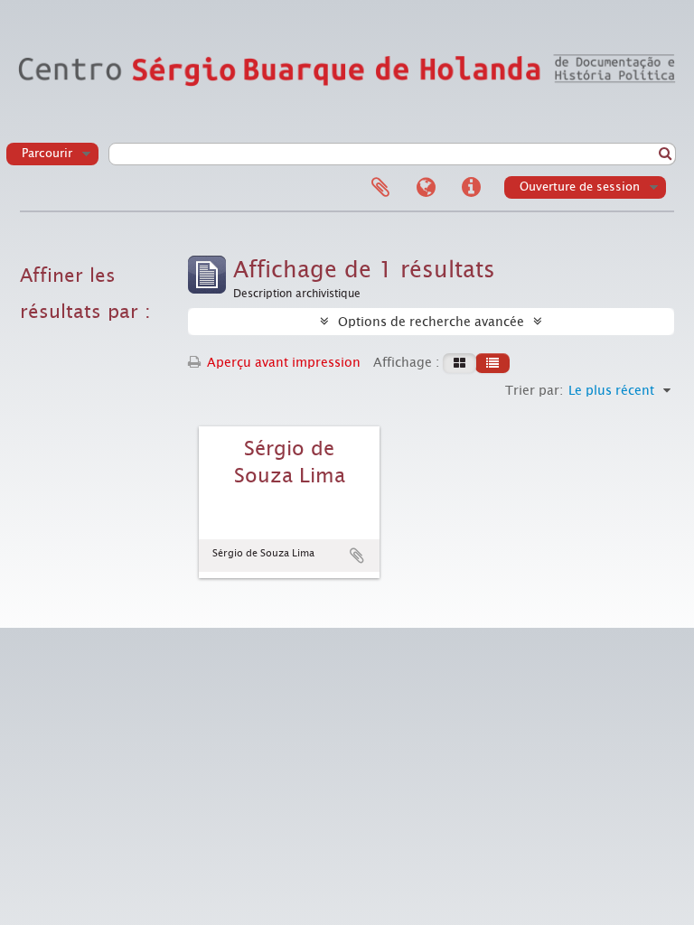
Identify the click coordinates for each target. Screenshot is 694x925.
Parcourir (47, 153)
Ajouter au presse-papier (357, 556)
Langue (425, 187)
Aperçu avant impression (282, 362)
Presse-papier (380, 187)
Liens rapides (470, 187)
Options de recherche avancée (431, 321)
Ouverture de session (580, 186)
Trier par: (534, 390)
